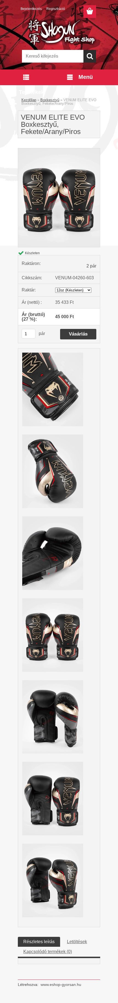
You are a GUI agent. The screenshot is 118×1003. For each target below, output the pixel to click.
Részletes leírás (39, 941)
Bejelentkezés (31, 9)
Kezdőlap (28, 100)
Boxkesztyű (49, 100)
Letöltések (77, 941)
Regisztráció (55, 9)
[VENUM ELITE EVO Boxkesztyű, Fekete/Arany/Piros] (59, 150)
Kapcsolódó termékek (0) (47, 951)
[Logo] (59, 32)
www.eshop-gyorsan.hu (61, 984)
